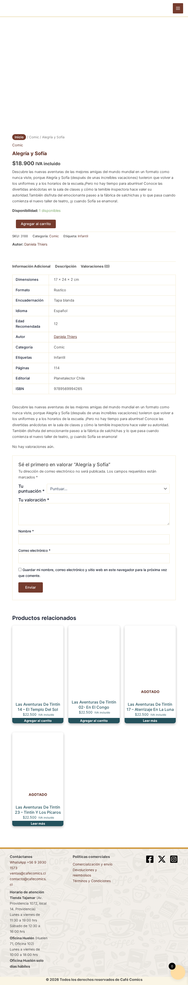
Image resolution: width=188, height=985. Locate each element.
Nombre (26, 531)
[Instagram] (173, 859)
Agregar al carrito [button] (38, 721)
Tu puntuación (31, 489)
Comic (34, 137)
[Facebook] (149, 859)
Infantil (83, 236)
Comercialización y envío (92, 864)
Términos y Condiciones (92, 881)
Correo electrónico (34, 550)
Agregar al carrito (36, 224)
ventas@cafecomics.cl (28, 873)
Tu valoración (33, 499)
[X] (161, 859)
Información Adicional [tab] (31, 266)
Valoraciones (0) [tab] (95, 266)
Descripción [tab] (65, 266)
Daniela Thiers (35, 244)
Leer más (150, 721)
